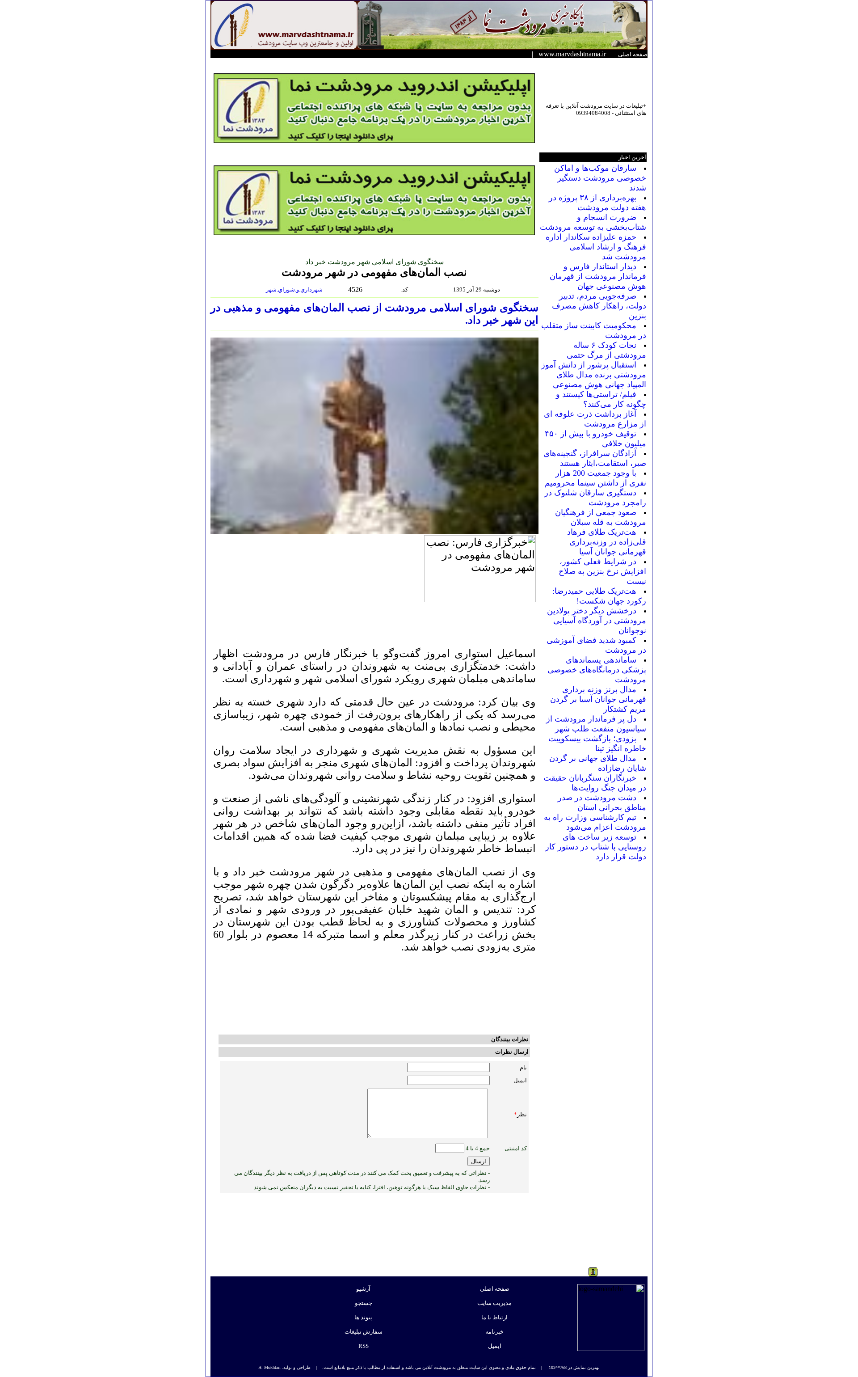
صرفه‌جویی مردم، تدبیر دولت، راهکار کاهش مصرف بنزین (599, 305)
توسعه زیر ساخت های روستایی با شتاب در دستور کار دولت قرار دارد (595, 846)
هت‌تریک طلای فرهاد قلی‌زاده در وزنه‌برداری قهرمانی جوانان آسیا (606, 542)
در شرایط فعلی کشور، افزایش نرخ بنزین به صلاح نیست (602, 571)
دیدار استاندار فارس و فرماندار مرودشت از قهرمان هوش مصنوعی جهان (598, 276)
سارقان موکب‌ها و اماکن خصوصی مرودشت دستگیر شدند (600, 178)
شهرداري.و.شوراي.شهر (295, 289)
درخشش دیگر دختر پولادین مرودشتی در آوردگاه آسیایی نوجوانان (596, 620)
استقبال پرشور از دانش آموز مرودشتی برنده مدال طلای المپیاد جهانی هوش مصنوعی (593, 374)
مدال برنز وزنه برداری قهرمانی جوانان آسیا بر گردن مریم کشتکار (598, 699)
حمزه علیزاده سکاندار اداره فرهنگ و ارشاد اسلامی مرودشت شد (596, 246)
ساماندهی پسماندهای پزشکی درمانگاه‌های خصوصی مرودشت (596, 669)
